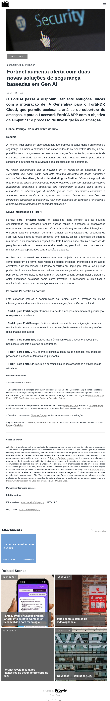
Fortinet (13, 144)
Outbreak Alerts (96, 405)
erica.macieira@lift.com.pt (32, 502)
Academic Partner (39, 398)
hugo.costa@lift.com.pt (29, 509)
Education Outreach (58, 398)
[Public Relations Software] (60, 692)
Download (29, 559)
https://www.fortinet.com (17, 481)
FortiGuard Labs (70, 405)
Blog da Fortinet (39, 481)
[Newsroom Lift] (6, 7)
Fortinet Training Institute (62, 458)
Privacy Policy (55, 695)
